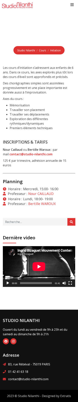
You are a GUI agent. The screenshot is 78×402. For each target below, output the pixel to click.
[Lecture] (8, 283)
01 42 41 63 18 (18, 372)
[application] (39, 266)
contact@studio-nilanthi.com (28, 379)
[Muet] (64, 283)
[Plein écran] (70, 283)
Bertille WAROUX (42, 203)
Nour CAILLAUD (41, 193)
